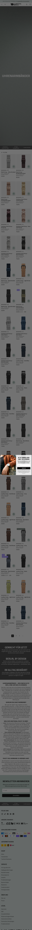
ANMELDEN (24, 468)
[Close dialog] (30, 456)
